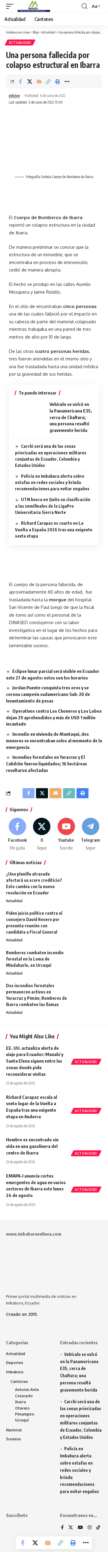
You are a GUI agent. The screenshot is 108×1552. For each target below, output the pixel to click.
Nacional (14, 1430)
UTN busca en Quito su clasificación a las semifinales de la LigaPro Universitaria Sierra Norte (52, 506)
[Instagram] (89, 1528)
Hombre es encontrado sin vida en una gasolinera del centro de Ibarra (32, 1146)
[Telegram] (90, 834)
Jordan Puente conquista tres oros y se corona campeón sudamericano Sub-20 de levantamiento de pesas (48, 694)
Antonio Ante (27, 1389)
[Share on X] (30, 81)
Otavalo (22, 1408)
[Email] (39, 81)
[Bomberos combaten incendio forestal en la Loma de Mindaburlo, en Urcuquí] (87, 960)
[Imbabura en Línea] (33, 6)
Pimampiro (24, 1414)
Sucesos (13, 1439)
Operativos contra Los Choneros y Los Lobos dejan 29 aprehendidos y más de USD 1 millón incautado (54, 717)
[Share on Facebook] (20, 81)
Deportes (14, 1362)
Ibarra (20, 1402)
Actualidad (20, 42)
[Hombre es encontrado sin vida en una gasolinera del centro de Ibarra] (87, 1145)
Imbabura (14, 1372)
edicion (14, 95)
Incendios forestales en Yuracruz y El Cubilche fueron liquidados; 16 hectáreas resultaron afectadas (46, 763)
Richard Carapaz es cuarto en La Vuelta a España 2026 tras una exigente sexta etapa (53, 529)
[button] (11, 6)
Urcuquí (22, 1420)
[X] (41, 834)
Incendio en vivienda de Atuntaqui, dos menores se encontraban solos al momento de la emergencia (54, 740)
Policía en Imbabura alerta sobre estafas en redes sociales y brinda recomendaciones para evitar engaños (52, 482)
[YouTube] (80, 1528)
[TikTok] (98, 1528)
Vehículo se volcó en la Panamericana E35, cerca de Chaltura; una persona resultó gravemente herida (71, 417)
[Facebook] (17, 834)
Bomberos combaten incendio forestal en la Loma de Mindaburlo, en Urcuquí (35, 959)
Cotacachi (23, 1396)
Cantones (19, 1381)
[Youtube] (66, 834)
